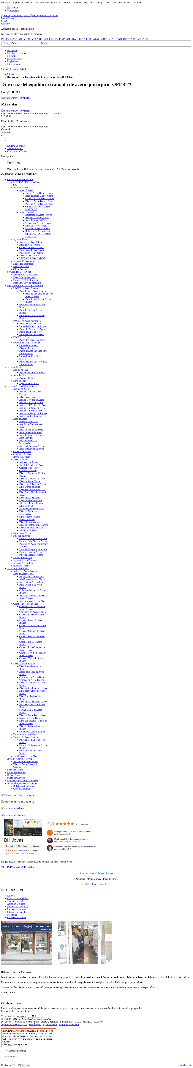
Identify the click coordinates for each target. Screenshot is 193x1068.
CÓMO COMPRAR (30, 39)
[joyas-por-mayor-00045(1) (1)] (16, 98)
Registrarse (12, 61)
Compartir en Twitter (17, 151)
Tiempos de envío (15, 901)
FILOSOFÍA (55, 39)
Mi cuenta (12, 50)
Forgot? (16, 1065)
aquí (10, 1044)
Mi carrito (12, 56)
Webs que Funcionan (69, 1024)
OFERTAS (128, 39)
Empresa (11, 895)
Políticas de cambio (16, 909)
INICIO (5, 39)
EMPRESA (14, 39)
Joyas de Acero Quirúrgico (14, 1024)
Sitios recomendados (17, 912)
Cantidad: (5, 129)
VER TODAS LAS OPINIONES (17, 867)
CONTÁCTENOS (114, 39)
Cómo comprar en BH (17, 898)
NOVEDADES (141, 39)
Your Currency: (8, 1016)
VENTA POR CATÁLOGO (91, 39)
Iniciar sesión (13, 64)
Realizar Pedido (14, 58)
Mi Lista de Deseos (16, 53)
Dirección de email (16, 1050)
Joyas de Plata (50, 1024)
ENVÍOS (44, 39)
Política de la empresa (17, 906)
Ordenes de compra (16, 917)
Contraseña (13, 1056)
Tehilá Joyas (35, 1024)
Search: (7, 43)
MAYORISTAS (69, 39)
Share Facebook (15, 148)
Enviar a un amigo (16, 145)
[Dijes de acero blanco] (18, 795)
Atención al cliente (16, 904)
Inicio (10, 74)
